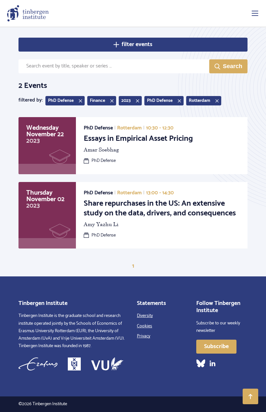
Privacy (143, 336)
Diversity (145, 316)
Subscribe (216, 346)
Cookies (144, 326)
